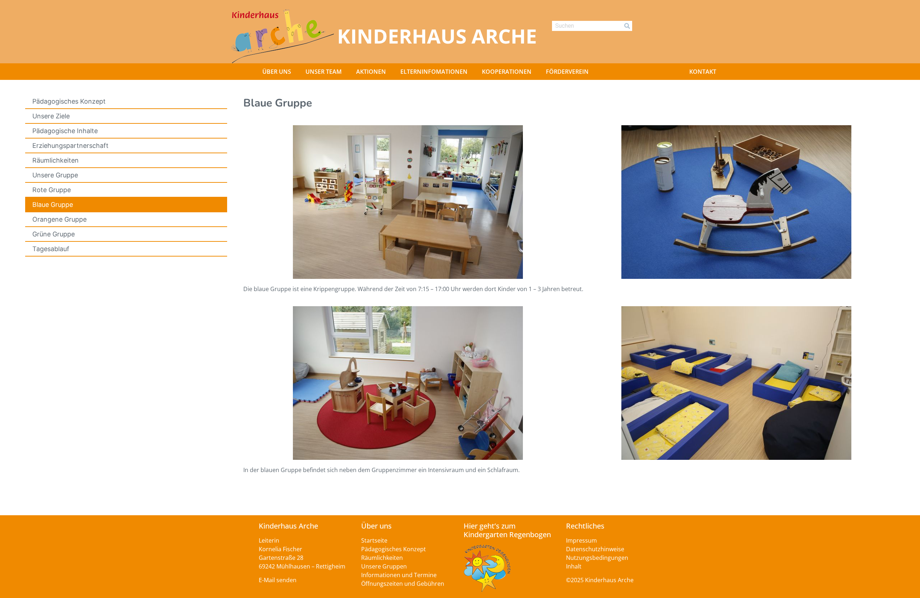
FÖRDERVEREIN (567, 72)
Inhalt (573, 566)
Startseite (374, 540)
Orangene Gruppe (59, 219)
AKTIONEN (371, 72)
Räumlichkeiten (55, 160)
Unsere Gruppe (55, 175)
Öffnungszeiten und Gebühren (402, 584)
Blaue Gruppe (52, 204)
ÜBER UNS (276, 72)
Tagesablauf (50, 249)
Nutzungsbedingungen (597, 558)
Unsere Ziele (51, 116)
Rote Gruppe (51, 190)
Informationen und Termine (399, 575)
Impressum (581, 540)
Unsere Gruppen (384, 566)
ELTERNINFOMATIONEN (434, 72)
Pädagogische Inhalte (65, 131)
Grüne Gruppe (53, 234)
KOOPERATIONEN (507, 72)
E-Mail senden (277, 580)
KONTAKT (702, 72)
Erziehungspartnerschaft (70, 145)
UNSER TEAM (323, 72)
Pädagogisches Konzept (69, 101)
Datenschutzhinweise (595, 549)
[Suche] (627, 26)
